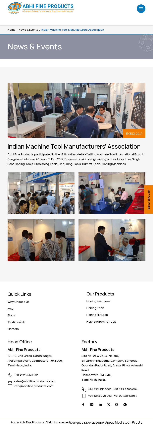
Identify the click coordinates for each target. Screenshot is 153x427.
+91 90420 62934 (125, 396)
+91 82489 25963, (100, 396)
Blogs (11, 315)
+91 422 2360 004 (125, 389)
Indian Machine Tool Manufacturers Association (72, 29)
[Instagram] (92, 405)
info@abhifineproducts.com (33, 386)
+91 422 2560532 (26, 375)
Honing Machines (98, 301)
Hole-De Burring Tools (101, 321)
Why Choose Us (18, 302)
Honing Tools (95, 308)
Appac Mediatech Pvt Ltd (123, 422)
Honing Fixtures (97, 315)
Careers (13, 329)
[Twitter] (108, 405)
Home (12, 29)
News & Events (28, 29)
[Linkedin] (100, 405)
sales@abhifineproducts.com (34, 381)
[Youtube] (116, 405)
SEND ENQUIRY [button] (148, 199)
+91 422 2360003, (100, 389)
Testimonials (17, 322)
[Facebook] (83, 405)
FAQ (10, 308)
